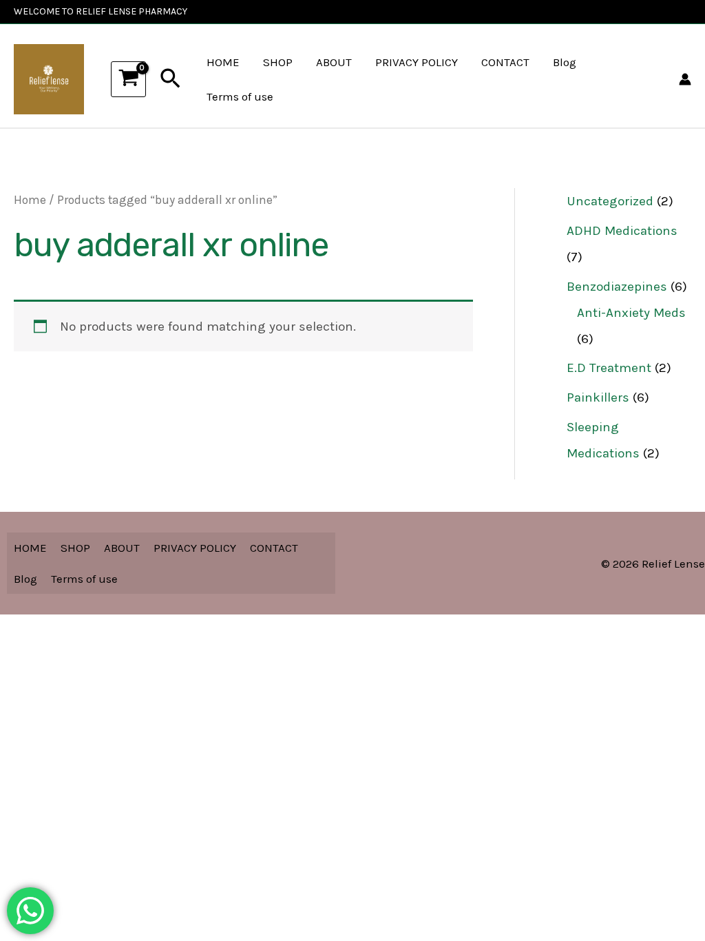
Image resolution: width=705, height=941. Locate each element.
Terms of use (240, 96)
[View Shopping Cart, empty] (128, 79)
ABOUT (334, 62)
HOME (223, 62)
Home (30, 200)
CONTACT (505, 62)
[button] (170, 79)
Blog (564, 62)
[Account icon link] (685, 79)
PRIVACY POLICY (416, 62)
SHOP (278, 62)
